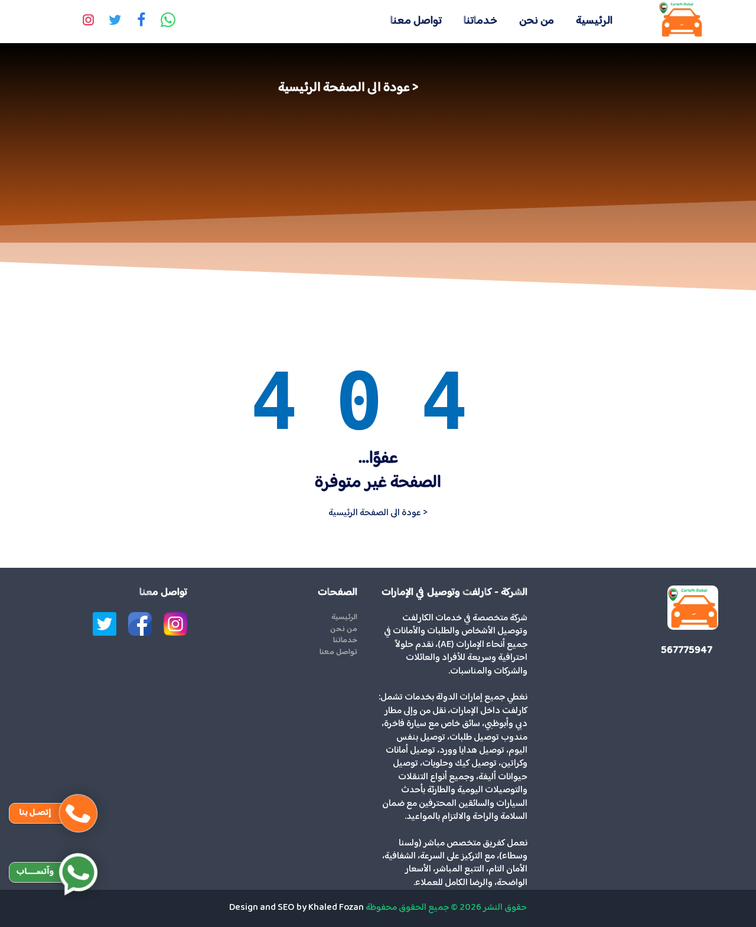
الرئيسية (594, 21)
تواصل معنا (416, 21)
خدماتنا (480, 21)
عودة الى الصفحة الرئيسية (344, 88)
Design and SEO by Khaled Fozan (296, 908)
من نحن (536, 21)
